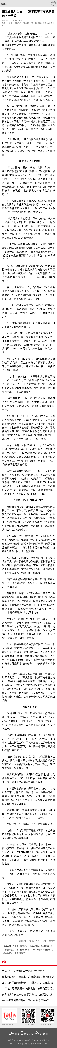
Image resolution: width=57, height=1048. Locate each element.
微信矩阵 (43, 1033)
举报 (47, 1040)
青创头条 (29, 1033)
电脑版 (16, 1033)
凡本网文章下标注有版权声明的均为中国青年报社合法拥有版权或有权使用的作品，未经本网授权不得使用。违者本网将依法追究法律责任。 (28, 949)
